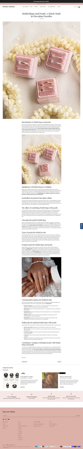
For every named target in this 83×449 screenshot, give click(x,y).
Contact (4, 427)
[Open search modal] (75, 7)
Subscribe (78, 415)
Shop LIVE (20, 439)
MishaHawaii (10, 446)
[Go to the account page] (77, 7)
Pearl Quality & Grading (26, 376)
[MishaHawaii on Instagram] (5, 419)
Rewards (20, 433)
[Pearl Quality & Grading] (15, 380)
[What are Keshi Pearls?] (54, 380)
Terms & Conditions (53, 424)
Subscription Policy (37, 425)
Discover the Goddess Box (39, 424)
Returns (19, 429)
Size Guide (20, 431)
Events (19, 435)
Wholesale (20, 437)
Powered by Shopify (6, 447)
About (4, 424)
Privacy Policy (52, 425)
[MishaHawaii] (9, 6)
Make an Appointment (22, 425)
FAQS (19, 424)
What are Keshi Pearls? (65, 376)
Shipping (20, 427)
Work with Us (5, 425)
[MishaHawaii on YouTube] (9, 419)
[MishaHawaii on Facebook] (3, 419)
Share (24, 357)
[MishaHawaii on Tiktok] (7, 419)
